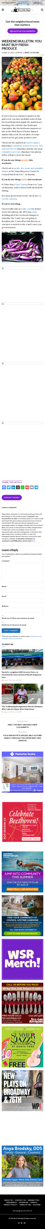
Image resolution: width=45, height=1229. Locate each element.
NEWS (27, 53)
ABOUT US (8, 1200)
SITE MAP (37, 1205)
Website (5, 606)
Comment (6, 561)
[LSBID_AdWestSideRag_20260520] (22, 1047)
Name (5, 586)
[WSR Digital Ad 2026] (22, 1003)
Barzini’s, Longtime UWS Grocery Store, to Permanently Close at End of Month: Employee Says (22, 674)
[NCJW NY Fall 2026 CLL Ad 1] (22, 915)
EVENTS (33, 1202)
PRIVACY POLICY (10, 1205)
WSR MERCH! (11, 1202)
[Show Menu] (3, 9)
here (33, 541)
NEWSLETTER (33, 1200)
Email (4, 596)
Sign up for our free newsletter (22, 31)
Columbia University (11, 152)
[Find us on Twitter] (21, 1223)
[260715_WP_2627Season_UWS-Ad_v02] (22, 1090)
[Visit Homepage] (22, 9)
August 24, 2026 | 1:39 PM (12, 712)
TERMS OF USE (25, 1205)
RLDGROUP (27, 1211)
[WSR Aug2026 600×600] (22, 872)
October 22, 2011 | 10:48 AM (12, 53)
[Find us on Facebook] (18, 1223)
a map (34, 212)
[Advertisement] (22, 1128)
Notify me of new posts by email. (14, 625)
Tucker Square (33, 142)
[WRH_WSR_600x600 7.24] (22, 772)
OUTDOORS (34, 53)
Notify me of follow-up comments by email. (18, 618)
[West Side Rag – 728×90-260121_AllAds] (22, 3)
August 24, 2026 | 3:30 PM (12, 680)
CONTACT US (20, 1200)
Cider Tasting (21, 184)
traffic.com (25, 209)
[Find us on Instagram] (24, 1223)
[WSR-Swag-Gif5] (22, 959)
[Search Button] (42, 9)
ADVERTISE (23, 1202)
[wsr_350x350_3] (22, 822)
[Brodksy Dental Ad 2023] (22, 1166)
